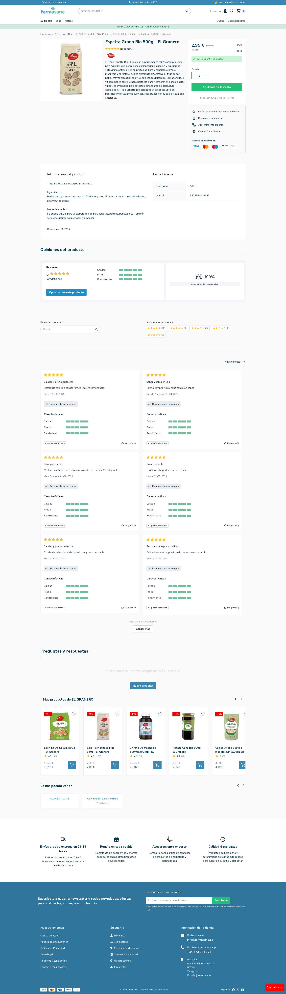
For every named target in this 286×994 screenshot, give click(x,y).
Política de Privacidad (52, 948)
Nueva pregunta (143, 685)
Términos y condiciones (53, 960)
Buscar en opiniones (52, 322)
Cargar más (143, 629)
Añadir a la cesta (219, 87)
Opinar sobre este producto (66, 292)
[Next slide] (241, 699)
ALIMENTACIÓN (60, 798)
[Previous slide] (235, 699)
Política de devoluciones (54, 942)
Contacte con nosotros (53, 967)
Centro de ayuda (49, 935)
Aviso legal (46, 954)
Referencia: (53, 229)
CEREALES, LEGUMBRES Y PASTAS (102, 801)
